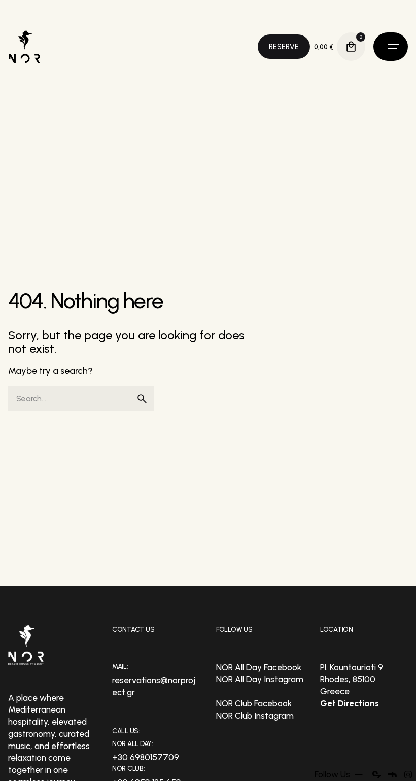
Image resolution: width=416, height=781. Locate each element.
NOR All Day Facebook (258, 667)
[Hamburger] (390, 46)
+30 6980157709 (145, 757)
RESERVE (284, 46)
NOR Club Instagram (255, 716)
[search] (142, 398)
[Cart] (351, 46)
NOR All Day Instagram (259, 679)
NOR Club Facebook (254, 703)
